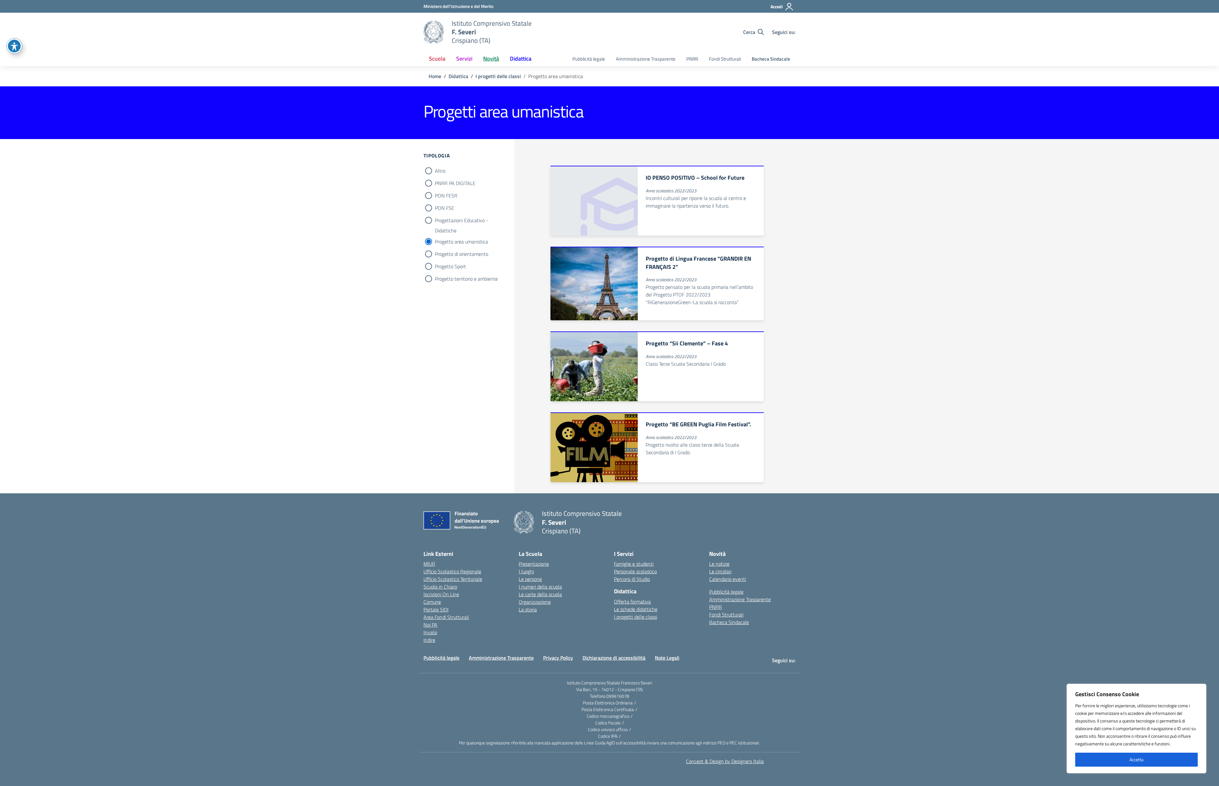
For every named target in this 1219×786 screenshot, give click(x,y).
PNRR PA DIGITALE (455, 183)
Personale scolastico (635, 571)
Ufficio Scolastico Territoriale (452, 579)
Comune (432, 602)
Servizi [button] (464, 58)
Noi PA (430, 625)
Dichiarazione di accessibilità (614, 658)
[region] (1136, 728)
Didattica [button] (520, 58)
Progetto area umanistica (461, 241)
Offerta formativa (632, 601)
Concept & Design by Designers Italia (725, 761)
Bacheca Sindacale (771, 59)
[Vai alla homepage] (433, 32)
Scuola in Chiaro (440, 586)
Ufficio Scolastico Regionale (452, 571)
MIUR (429, 564)
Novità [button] (491, 58)
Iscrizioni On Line (441, 594)
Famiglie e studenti (634, 564)
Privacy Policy (558, 658)
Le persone (530, 579)
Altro (440, 171)
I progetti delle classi (635, 617)
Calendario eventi (727, 579)
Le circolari (720, 571)
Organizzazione (535, 602)
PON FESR (446, 195)
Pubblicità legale (588, 59)
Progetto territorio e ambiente (466, 279)
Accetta (1136, 759)
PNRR (692, 59)
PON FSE (444, 208)
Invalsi (430, 632)
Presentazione (534, 564)
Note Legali (667, 658)
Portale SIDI (436, 609)
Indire (429, 640)
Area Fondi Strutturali (446, 617)
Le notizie (719, 564)
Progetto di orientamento (461, 254)
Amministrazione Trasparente (646, 59)
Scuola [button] (437, 58)
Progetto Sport (450, 266)
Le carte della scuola (540, 594)
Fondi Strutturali (725, 59)
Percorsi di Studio (632, 579)
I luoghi (526, 571)
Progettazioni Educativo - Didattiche (461, 220)
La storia (528, 609)
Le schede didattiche (635, 609)
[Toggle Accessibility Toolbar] (14, 46)
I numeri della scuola (540, 586)
